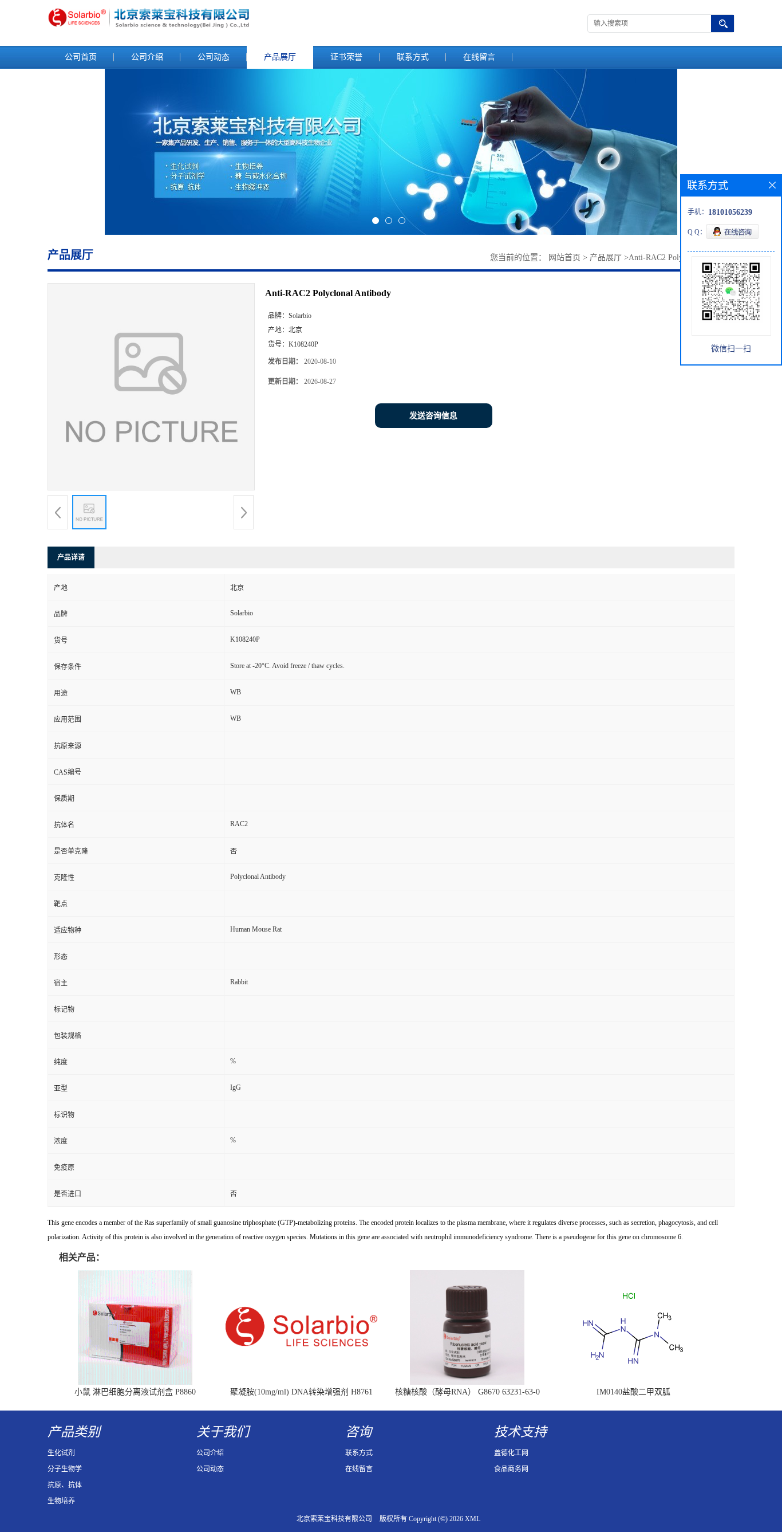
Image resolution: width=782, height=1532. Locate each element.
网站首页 (564, 257)
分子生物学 (65, 1469)
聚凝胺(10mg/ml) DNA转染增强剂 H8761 (301, 1392)
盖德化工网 (511, 1453)
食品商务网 (511, 1469)
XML (472, 1519)
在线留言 (479, 57)
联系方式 (413, 57)
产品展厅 (280, 57)
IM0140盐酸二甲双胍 (633, 1392)
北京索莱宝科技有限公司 (334, 1519)
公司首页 (81, 57)
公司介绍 (147, 57)
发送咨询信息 (433, 415)
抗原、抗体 (65, 1485)
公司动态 (214, 57)
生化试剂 (61, 1453)
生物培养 (61, 1501)
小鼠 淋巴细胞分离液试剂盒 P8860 (135, 1392)
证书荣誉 (346, 57)
